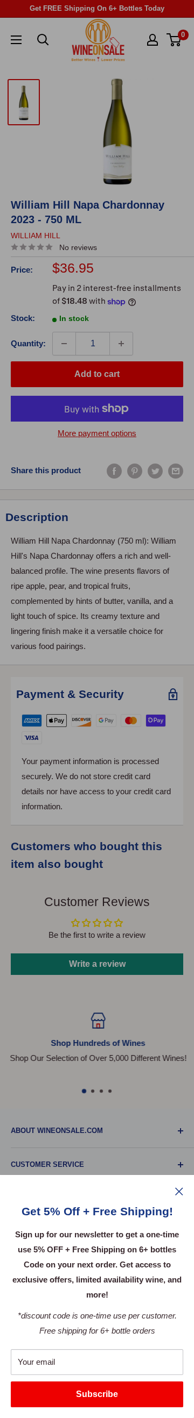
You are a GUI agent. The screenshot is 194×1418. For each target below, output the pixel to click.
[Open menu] (16, 39)
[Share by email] (175, 471)
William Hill (35, 235)
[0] (174, 39)
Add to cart (97, 374)
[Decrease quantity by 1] (64, 343)
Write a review (97, 963)
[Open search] (43, 40)
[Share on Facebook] (114, 471)
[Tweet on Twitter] (155, 471)
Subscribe (97, 1394)
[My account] (152, 40)
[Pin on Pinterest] (134, 471)
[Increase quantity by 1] (121, 343)
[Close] (179, 1191)
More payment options (97, 433)
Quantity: (28, 343)
